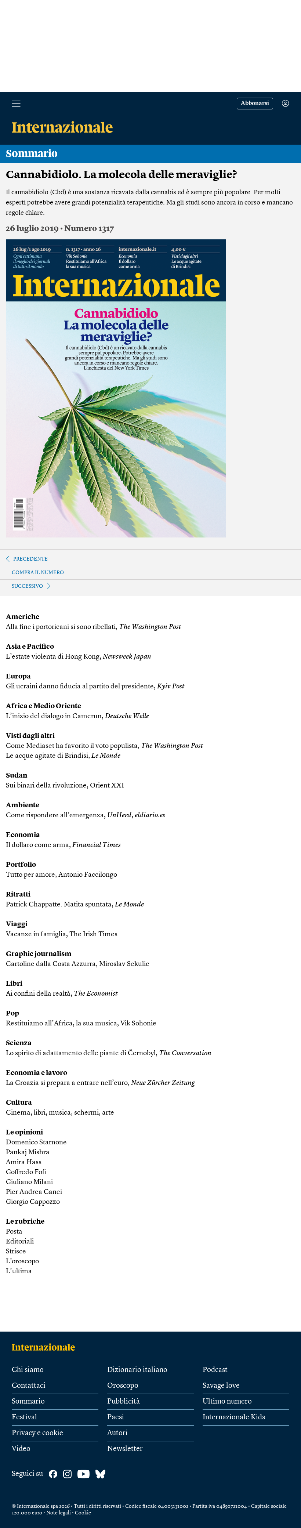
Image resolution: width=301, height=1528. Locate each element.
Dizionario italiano (137, 1370)
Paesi (115, 1417)
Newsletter (125, 1449)
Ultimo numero (227, 1401)
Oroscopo (122, 1386)
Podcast (215, 1370)
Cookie (83, 1513)
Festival (24, 1417)
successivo (27, 586)
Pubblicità (123, 1401)
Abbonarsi (255, 103)
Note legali (58, 1513)
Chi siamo (28, 1370)
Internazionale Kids (234, 1417)
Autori (117, 1433)
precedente (30, 559)
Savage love (221, 1386)
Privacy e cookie (37, 1433)
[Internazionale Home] (46, 1347)
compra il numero (38, 572)
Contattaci (29, 1386)
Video (21, 1449)
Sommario (28, 1401)
